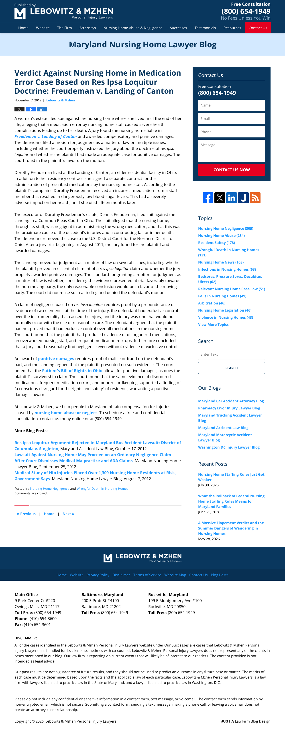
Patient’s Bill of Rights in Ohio (72, 370)
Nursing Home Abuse (221, 235)
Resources (232, 27)
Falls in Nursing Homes (222, 296)
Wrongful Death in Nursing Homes (102, 488)
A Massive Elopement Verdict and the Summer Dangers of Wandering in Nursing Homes (231, 528)
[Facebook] (208, 197)
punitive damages (56, 358)
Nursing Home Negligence (49, 488)
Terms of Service (147, 574)
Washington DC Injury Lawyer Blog (229, 447)
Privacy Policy (98, 574)
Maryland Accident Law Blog (223, 427)
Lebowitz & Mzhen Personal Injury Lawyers (80, 721)
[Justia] (243, 197)
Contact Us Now (232, 169)
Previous (26, 513)
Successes (178, 27)
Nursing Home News (221, 262)
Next (69, 513)
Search (232, 368)
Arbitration (211, 303)
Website (43, 27)
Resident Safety (216, 242)
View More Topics (213, 324)
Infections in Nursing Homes (227, 269)
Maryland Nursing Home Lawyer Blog (63, 11)
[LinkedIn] (231, 197)
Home (23, 27)
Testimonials (205, 27)
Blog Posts (219, 574)
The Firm (64, 27)
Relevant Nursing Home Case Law (231, 288)
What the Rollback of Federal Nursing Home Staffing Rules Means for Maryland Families (231, 501)
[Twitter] (219, 197)
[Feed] (255, 197)
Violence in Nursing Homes (225, 317)
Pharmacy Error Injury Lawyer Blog (229, 408)
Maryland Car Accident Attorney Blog (231, 401)
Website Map (175, 574)
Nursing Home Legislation (224, 310)
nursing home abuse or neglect (66, 412)
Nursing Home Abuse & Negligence (133, 27)
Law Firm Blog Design (246, 721)
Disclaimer (121, 574)
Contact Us (258, 27)
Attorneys (87, 27)
